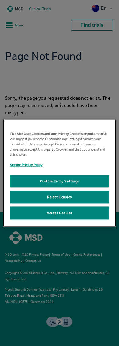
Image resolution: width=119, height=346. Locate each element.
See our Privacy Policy (26, 165)
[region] (59, 173)
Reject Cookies (59, 197)
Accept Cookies (59, 213)
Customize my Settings (59, 181)
